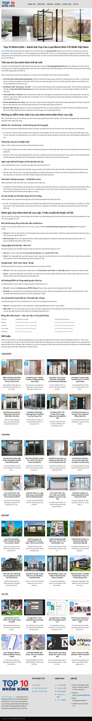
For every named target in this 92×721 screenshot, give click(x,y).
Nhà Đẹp (58, 4)
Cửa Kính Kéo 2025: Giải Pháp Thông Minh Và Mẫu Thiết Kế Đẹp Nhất (12, 460)
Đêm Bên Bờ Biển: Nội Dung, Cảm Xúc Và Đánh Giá (34, 654)
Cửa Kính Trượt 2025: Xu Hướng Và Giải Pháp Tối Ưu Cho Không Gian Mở (57, 460)
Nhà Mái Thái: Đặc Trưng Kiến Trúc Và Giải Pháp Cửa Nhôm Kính (34, 576)
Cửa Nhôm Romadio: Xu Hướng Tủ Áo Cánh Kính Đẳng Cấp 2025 (80, 414)
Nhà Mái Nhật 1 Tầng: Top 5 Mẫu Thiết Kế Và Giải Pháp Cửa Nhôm (57, 576)
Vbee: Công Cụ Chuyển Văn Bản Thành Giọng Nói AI (80, 654)
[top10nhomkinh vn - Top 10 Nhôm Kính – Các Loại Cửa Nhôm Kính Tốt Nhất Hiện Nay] (13, 4)
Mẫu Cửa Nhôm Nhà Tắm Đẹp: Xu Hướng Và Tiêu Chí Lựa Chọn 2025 (12, 379)
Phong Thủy (66, 4)
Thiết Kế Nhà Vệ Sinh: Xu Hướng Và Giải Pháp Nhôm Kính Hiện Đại (80, 541)
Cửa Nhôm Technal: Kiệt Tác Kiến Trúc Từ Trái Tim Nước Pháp (80, 379)
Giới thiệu (37, 685)
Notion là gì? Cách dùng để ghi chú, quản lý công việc (57, 654)
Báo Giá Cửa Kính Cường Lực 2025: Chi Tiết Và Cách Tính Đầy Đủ (34, 460)
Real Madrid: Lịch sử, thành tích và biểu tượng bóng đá (12, 620)
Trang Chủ (32, 4)
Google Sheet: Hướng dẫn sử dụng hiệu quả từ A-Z (57, 620)
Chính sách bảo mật (40, 688)
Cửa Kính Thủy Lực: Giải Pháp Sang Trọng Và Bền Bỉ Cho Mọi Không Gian (34, 495)
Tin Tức (75, 4)
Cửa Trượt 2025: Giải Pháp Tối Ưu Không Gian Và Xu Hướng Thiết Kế (11, 495)
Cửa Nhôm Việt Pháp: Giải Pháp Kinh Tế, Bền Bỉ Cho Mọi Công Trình (34, 414)
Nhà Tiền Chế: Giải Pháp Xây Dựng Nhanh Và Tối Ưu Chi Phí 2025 (11, 576)
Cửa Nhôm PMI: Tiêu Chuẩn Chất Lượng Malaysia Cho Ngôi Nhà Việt (57, 415)
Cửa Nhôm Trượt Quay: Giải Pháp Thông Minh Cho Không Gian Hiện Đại (57, 379)
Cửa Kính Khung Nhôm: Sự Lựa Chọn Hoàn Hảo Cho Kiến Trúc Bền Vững (80, 460)
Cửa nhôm (41, 4)
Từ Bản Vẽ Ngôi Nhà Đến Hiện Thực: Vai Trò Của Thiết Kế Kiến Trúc (57, 541)
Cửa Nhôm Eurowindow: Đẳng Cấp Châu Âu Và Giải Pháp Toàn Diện (12, 414)
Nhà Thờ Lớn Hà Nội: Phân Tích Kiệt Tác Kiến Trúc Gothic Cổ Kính (12, 541)
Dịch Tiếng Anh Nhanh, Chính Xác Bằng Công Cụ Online (12, 654)
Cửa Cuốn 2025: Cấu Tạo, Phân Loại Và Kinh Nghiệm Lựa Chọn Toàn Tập (57, 496)
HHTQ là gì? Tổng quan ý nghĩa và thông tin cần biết (80, 620)
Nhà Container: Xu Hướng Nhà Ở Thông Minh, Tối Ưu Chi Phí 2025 (35, 541)
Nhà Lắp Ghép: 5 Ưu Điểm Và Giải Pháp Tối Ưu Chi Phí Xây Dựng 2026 (80, 576)
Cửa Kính (49, 4)
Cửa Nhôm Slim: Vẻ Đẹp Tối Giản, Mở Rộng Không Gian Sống (35, 379)
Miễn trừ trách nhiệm (40, 691)
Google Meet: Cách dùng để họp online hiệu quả (34, 620)
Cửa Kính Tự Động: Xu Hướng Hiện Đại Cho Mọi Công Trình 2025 (80, 495)
